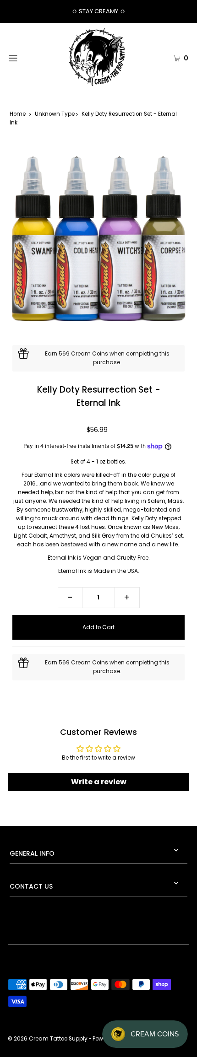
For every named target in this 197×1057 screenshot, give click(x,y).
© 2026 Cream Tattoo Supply (48, 1038)
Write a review (98, 782)
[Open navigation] (26, 57)
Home (18, 114)
